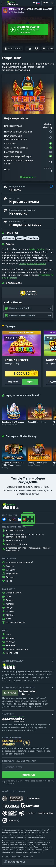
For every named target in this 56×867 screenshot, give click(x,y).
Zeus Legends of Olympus (13, 423)
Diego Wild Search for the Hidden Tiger (13, 465)
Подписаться (28, 774)
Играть (30, 381)
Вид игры (14, 198)
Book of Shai (37, 422)
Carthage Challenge (37, 463)
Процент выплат (17, 186)
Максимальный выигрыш (22, 210)
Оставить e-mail (11, 764)
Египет (20, 238)
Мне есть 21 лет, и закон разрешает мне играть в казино (30, 782)
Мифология (8, 238)
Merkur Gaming (37, 249)
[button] (51, 187)
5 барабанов (32, 238)
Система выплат (17, 221)
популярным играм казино (32, 263)
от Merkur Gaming (16, 12)
